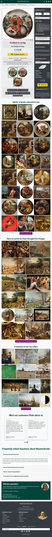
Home (2, 4)
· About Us (4, 522)
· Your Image (21, 513)
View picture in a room (24, 93)
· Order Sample (21, 521)
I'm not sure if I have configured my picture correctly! (15, 476)
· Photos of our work (22, 518)
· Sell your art (21, 515)
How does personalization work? (11, 454)
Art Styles (6, 4)
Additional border (38, 16)
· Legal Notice (4, 515)
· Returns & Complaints (6, 521)
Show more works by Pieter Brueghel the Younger (26, 341)
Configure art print (18, 54)
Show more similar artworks (26, 233)
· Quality (20, 516)
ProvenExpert (12, 436)
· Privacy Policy (4, 518)
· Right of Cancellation (6, 519)
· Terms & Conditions (5, 516)
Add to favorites (23, 90)
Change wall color (12, 93)
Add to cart (43, 85)
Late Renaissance (13, 4)
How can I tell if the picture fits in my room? (13, 467)
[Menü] (1, 1)
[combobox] (42, 18)
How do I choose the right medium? (11, 472)
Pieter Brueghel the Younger (22, 4)
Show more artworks (26, 408)
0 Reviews (20, 95)
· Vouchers (20, 519)
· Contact (3, 513)
